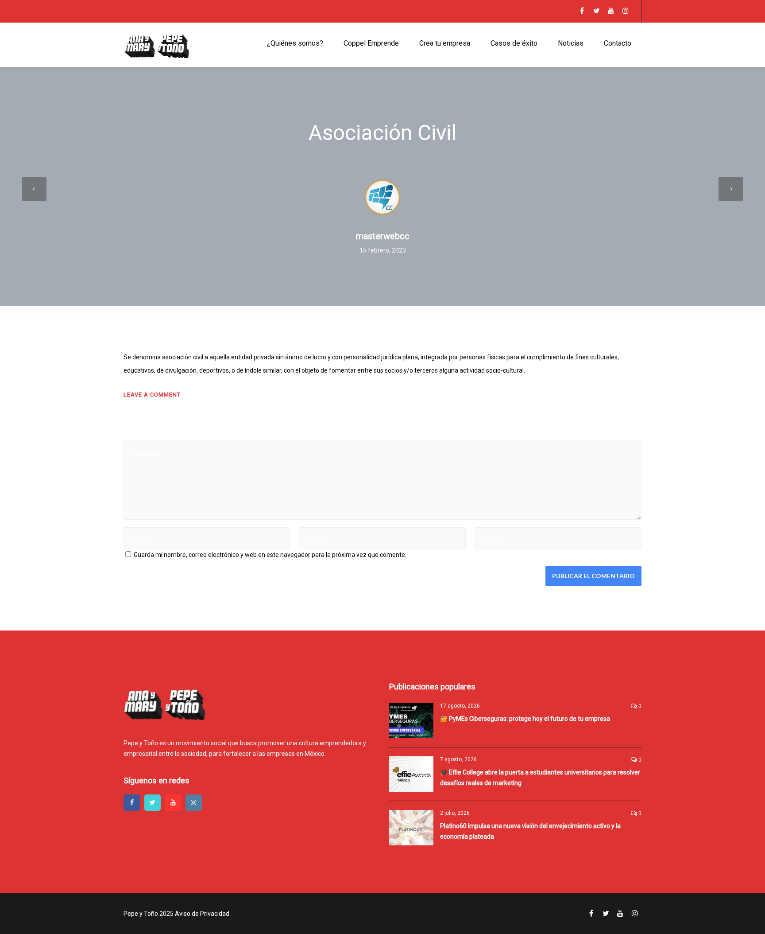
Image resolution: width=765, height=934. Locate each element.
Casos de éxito (514, 43)
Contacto (617, 43)
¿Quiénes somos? (295, 43)
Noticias (570, 43)
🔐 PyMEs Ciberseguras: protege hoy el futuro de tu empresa (525, 718)
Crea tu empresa (444, 43)
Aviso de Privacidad (202, 913)
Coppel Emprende (371, 43)
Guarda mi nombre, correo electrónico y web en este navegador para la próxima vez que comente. (270, 554)
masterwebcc (383, 236)
